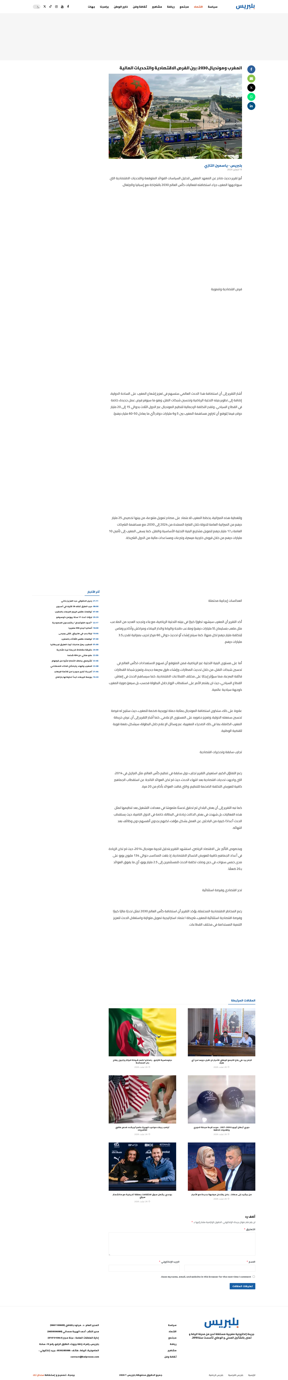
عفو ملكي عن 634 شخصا (82, 655)
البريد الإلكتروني (169, 1262)
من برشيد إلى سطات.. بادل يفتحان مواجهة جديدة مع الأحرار (221, 1194)
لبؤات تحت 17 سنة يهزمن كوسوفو (77, 617)
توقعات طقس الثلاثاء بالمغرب (79, 639)
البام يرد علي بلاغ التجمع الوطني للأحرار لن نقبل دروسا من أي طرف (221, 1061)
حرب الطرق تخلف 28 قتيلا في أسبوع (77, 606)
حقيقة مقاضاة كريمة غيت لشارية (77, 650)
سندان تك (38, 1375)
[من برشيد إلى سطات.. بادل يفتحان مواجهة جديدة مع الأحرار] (221, 1166)
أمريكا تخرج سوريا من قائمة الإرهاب (76, 671)
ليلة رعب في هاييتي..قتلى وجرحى (78, 633)
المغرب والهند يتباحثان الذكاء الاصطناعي (74, 666)
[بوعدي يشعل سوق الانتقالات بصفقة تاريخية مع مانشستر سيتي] (142, 1166)
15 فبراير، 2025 (234, 169)
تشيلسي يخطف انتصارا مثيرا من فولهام (75, 661)
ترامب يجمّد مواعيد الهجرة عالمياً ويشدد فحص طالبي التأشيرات (142, 1128)
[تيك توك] (50, 6)
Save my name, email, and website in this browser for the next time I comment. (206, 1277)
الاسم (250, 1262)
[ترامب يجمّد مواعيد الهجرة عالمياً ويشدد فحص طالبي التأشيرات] (142, 1099)
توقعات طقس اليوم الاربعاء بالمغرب (76, 612)
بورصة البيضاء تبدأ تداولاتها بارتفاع (77, 677)
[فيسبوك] (68, 6)
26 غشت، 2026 (220, 1067)
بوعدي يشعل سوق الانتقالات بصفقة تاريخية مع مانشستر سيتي (142, 1196)
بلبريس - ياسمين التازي (223, 165)
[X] (45, 6)
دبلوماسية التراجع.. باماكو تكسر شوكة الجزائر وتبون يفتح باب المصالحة (142, 1061)
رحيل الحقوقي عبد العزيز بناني (79, 601)
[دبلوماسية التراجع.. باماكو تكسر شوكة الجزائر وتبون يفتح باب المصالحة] (142, 1032)
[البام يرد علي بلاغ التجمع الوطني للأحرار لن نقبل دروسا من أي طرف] (221, 1032)
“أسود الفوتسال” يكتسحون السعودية (75, 623)
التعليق (249, 1229)
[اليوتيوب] (62, 6)
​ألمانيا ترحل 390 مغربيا (83, 628)
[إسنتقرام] (56, 6)
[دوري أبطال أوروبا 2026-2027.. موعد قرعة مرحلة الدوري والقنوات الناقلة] (221, 1099)
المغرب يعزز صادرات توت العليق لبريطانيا (74, 644)
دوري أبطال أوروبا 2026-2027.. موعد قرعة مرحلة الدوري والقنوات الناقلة (222, 1128)
